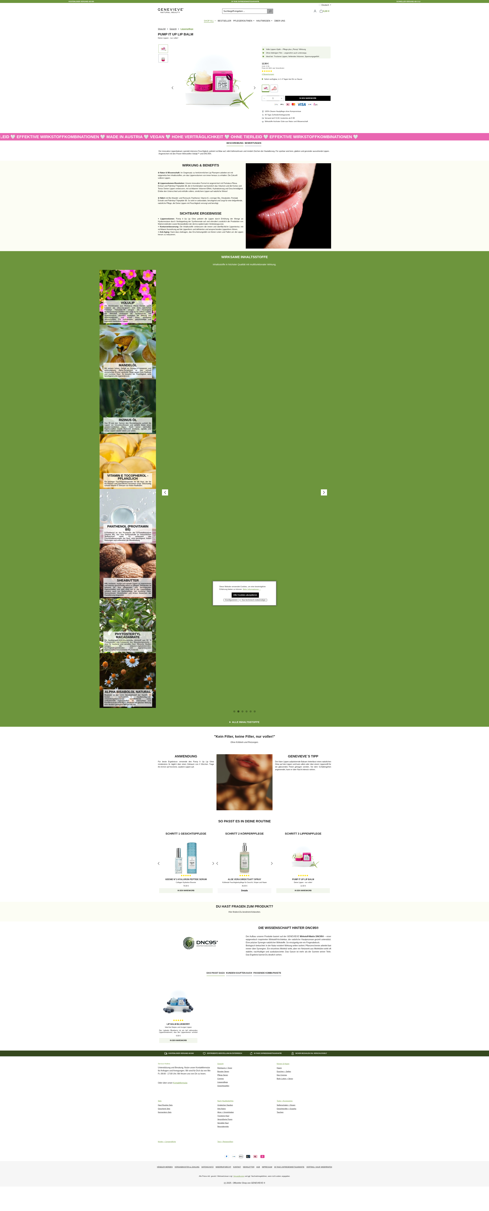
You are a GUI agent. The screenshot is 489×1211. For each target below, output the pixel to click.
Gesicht (220, 1064)
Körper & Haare (283, 1064)
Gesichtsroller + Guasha (286, 1109)
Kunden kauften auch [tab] (239, 973)
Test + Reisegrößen (225, 1142)
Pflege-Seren (222, 1075)
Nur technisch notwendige (253, 600)
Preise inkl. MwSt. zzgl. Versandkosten (273, 68)
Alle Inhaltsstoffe (246, 722)
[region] (207, 88)
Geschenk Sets (164, 1109)
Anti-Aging (221, 1109)
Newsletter (248, 1167)
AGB (258, 1167)
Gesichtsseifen (223, 1086)
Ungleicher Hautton (225, 1105)
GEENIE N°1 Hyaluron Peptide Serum (186, 879)
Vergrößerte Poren (224, 1119)
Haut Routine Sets (165, 1105)
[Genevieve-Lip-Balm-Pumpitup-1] (214, 84)
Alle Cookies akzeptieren (245, 595)
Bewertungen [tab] (253, 143)
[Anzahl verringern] (264, 98)
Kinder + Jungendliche (167, 1142)
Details (244, 890)
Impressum (267, 1167)
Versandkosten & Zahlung (187, 1167)
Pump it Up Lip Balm (303, 879)
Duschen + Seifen (284, 1071)
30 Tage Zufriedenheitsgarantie (289, 1167)
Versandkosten (238, 1176)
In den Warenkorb (307, 98)
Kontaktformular (180, 1083)
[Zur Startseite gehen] (170, 10)
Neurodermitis (223, 1126)
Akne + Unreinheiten (225, 1112)
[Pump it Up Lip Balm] (265, 88)
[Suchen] (270, 11)
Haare (279, 1068)
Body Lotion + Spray (285, 1079)
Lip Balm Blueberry (178, 1024)
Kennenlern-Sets (164, 1112)
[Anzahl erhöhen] (281, 98)
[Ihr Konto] (315, 11)
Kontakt (237, 1167)
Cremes (220, 1079)
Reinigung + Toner (224, 1068)
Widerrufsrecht (223, 1167)
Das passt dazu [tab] (216, 973)
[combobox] (244, 11)
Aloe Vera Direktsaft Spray (244, 879)
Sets (159, 1101)
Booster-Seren (223, 1071)
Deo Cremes (282, 1075)
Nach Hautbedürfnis (225, 1101)
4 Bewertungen (268, 74)
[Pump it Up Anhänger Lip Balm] (274, 88)
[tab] (235, 143)
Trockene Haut (223, 1116)
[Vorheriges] (172, 88)
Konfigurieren (231, 600)
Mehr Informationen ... (252, 589)
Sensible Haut (223, 1123)
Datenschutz (207, 1167)
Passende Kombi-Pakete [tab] (267, 973)
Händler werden (165, 1167)
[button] (234, 711)
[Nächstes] (255, 88)
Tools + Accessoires (285, 1101)
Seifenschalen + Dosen (286, 1105)
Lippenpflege (222, 1082)
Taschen (280, 1112)
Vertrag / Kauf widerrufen (319, 1167)
